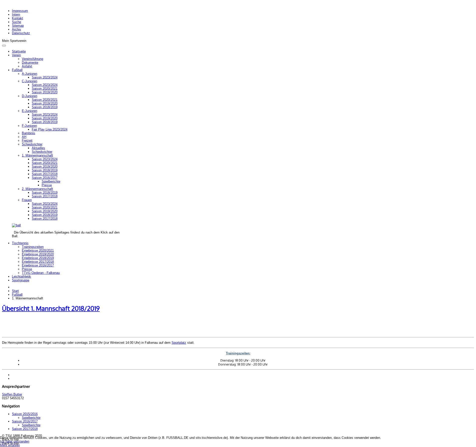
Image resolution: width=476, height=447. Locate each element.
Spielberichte (51, 181)
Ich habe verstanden (14, 441)
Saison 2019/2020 (45, 92)
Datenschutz (21, 33)
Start (15, 291)
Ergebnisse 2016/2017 (38, 265)
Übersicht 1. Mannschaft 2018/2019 (51, 308)
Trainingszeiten (33, 247)
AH (24, 137)
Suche (16, 22)
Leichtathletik (21, 276)
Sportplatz (179, 342)
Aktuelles (38, 148)
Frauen (27, 200)
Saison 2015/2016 (25, 414)
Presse (47, 185)
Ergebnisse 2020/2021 (38, 250)
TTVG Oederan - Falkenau (41, 273)
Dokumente (30, 62)
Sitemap (18, 25)
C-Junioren (29, 81)
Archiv (16, 29)
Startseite (19, 51)
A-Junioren (29, 74)
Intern (16, 14)
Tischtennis (20, 243)
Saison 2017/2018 (45, 174)
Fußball (17, 70)
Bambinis (28, 133)
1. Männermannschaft (37, 155)
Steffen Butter (12, 394)
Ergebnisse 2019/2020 (38, 254)
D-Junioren (29, 96)
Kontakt (17, 18)
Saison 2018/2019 (45, 107)
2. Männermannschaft (37, 189)
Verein (16, 55)
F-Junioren (29, 126)
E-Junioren (29, 111)
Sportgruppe (20, 280)
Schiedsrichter (32, 144)
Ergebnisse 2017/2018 (38, 261)
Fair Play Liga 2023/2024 (49, 129)
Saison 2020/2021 (45, 88)
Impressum (20, 11)
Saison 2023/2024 (45, 77)
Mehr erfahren (10, 445)
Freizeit (27, 140)
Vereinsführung (32, 59)
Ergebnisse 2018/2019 (38, 258)
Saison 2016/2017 (45, 178)
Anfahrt (27, 66)
